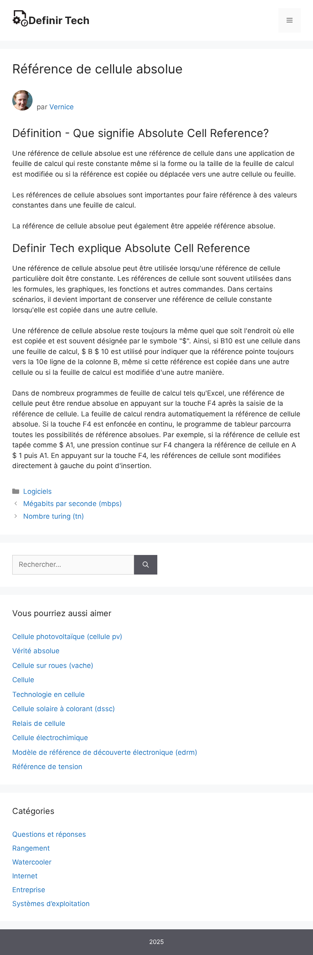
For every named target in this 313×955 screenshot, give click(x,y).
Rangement (31, 848)
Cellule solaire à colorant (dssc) (63, 709)
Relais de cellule (38, 723)
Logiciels (37, 491)
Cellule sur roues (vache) (52, 665)
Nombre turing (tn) (53, 516)
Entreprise (28, 890)
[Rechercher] (145, 565)
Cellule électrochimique (50, 738)
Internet (24, 876)
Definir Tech (59, 20)
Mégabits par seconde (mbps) (72, 504)
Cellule (23, 680)
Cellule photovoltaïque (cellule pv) (67, 636)
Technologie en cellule (48, 694)
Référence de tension (47, 767)
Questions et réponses (49, 834)
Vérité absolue (36, 651)
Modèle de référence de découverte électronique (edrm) (104, 752)
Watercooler (31, 862)
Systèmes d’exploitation (51, 904)
